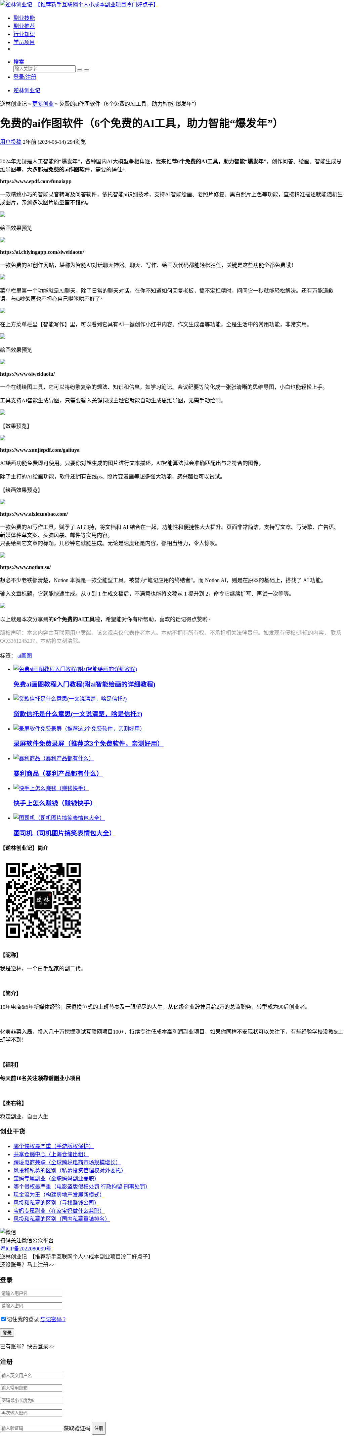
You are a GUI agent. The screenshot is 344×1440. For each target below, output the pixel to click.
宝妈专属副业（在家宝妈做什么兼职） (59, 1211)
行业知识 (24, 34)
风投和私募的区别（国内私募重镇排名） (61, 1219)
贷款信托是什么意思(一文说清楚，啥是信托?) (77, 713)
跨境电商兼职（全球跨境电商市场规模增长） (67, 1162)
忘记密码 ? (53, 1319)
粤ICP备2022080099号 (25, 1248)
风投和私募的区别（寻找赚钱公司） (56, 1203)
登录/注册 (24, 77)
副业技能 (24, 18)
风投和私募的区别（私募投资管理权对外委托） (69, 1170)
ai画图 (24, 656)
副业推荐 (24, 26)
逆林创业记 (26, 90)
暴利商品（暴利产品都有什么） (58, 773)
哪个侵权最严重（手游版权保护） (53, 1146)
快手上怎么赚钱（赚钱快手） (54, 803)
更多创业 (43, 104)
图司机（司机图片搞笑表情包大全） (64, 833)
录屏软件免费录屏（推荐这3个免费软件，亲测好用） (88, 743)
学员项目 (24, 42)
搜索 (18, 62)
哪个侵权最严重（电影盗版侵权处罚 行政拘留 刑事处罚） (81, 1187)
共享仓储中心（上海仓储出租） (51, 1154)
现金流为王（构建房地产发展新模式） (59, 1195)
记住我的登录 (23, 1319)
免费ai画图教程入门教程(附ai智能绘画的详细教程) (84, 684)
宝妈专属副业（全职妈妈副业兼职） (56, 1178)
